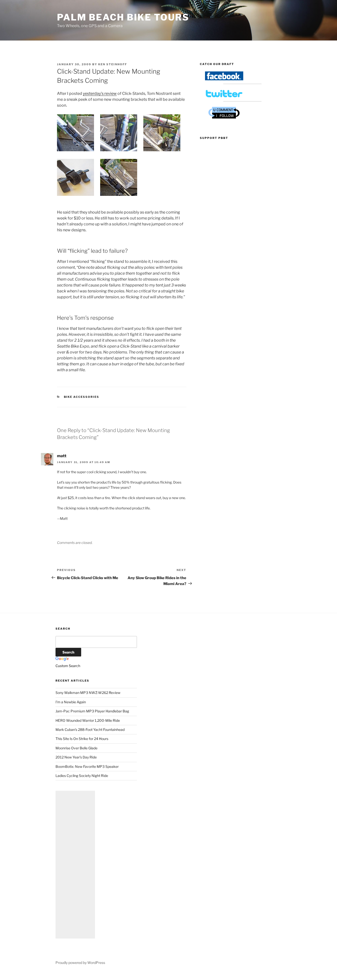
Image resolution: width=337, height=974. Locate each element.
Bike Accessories (81, 397)
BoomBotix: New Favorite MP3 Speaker (87, 766)
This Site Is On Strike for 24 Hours (82, 739)
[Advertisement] (75, 865)
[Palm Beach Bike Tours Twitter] (224, 97)
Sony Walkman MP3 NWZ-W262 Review (88, 692)
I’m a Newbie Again (71, 702)
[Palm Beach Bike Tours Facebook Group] (224, 79)
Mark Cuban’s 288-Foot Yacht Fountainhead (90, 729)
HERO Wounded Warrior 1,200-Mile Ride (88, 720)
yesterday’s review (100, 93)
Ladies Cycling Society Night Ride (82, 775)
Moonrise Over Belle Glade (76, 748)
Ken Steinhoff (112, 64)
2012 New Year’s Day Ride (76, 757)
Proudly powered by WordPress (80, 962)
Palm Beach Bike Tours (123, 17)
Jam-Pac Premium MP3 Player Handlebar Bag (92, 711)
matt (61, 455)
